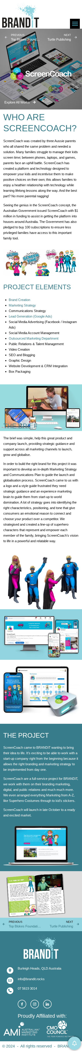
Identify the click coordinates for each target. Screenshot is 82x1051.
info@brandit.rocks (31, 979)
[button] (75, 24)
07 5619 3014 (27, 988)
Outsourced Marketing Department (33, 338)
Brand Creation (19, 300)
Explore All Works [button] (17, 102)
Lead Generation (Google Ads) (30, 316)
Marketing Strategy (22, 305)
